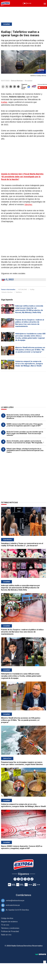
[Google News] (28, 879)
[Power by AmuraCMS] (40, 954)
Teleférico (19, 292)
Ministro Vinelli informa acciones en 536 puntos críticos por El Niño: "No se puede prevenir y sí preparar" (30, 349)
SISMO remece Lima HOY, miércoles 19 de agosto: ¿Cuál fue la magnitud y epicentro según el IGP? (25, 425)
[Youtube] (21, 879)
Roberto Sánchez (7, 292)
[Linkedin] (14, 87)
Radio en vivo (6, 935)
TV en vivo (5, 925)
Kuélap (4, 102)
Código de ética (7, 918)
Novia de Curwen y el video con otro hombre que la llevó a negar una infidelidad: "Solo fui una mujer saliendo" (25, 433)
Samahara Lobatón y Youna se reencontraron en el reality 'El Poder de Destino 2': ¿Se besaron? (22, 544)
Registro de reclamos (9, 922)
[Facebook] (11, 87)
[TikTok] (31, 879)
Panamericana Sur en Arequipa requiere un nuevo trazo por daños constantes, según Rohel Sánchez (22, 763)
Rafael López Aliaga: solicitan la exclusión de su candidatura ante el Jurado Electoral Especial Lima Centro (25, 450)
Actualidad (6, 24)
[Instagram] (25, 879)
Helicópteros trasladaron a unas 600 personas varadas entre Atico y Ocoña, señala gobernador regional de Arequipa (30, 337)
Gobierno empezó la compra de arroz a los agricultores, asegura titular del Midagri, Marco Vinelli (29, 363)
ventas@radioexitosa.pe (15, 900)
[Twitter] (7, 87)
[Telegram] (18, 87)
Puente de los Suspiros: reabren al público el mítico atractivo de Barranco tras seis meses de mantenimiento (29, 323)
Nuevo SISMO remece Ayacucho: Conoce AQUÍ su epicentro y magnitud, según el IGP (21, 847)
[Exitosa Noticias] (5, 3)
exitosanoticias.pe (13, 905)
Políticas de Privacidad (10, 931)
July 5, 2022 (7, 279)
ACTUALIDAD (22, 289)
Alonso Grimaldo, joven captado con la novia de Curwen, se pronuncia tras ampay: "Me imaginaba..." (25, 442)
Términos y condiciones (10, 928)
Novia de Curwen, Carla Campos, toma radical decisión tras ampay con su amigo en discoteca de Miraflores (25, 416)
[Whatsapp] (3, 87)
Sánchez (28, 204)
